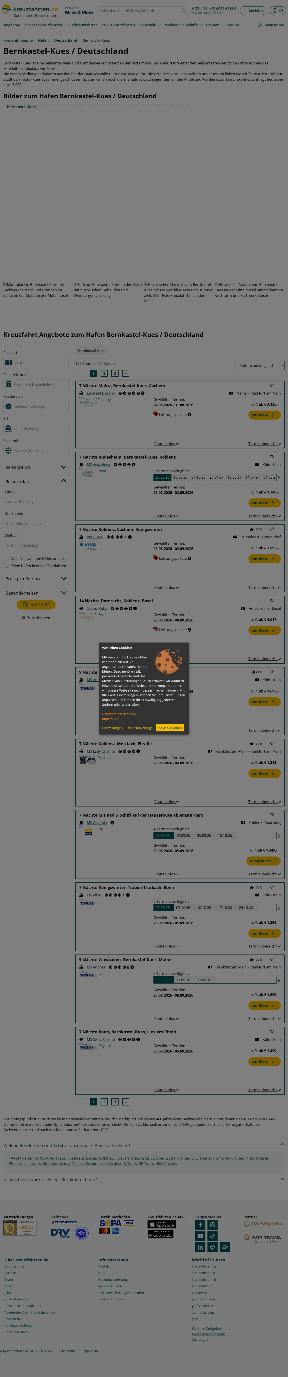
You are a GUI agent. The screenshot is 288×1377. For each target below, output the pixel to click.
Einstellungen (112, 728)
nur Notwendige (140, 728)
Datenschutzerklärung (119, 714)
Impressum (110, 719)
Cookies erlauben (170, 728)
